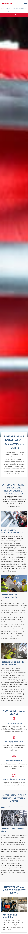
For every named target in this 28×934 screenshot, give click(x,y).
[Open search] (21, 3)
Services (8, 8)
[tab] (2, 806)
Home (2, 8)
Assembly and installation (18, 8)
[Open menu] (25, 3)
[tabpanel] (14, 843)
